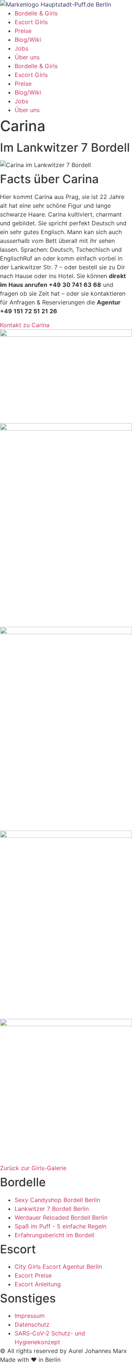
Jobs (21, 48)
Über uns (27, 57)
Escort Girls (31, 22)
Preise (23, 30)
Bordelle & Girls (36, 13)
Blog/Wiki (28, 39)
